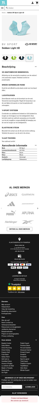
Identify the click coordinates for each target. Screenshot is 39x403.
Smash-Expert (25, 352)
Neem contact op (19, 245)
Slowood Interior (25, 350)
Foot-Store (5, 354)
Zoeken (11, 8)
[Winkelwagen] (37, 2)
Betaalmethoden (7, 331)
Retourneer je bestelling (19, 280)
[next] (37, 208)
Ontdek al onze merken (19, 229)
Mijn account (6, 304)
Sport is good (24, 359)
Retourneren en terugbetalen (11, 327)
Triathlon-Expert (25, 363)
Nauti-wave (5, 370)
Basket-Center (6, 343)
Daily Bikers (6, 345)
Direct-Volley (6, 350)
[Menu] (2, 8)
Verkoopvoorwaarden (9, 325)
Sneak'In (23, 354)
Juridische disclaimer (9, 329)
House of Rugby (7, 363)
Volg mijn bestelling (8, 309)
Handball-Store (7, 361)
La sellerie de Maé (8, 366)
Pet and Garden (25, 348)
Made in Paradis (7, 368)
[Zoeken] (7, 8)
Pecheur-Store (25, 345)
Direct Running (7, 348)
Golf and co (5, 359)
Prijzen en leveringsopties (10, 334)
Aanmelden (30, 387)
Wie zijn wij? (6, 320)
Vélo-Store (23, 368)
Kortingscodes (6, 313)
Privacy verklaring (8, 336)
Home (3, 12)
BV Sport (10, 44)
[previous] (1, 208)
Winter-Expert (24, 370)
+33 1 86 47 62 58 (19, 251)
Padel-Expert (24, 343)
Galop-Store (6, 357)
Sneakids (23, 357)
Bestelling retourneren (9, 311)
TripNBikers (24, 366)
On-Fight (4, 372)
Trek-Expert (24, 361)
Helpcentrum (6, 307)
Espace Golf (6, 352)
